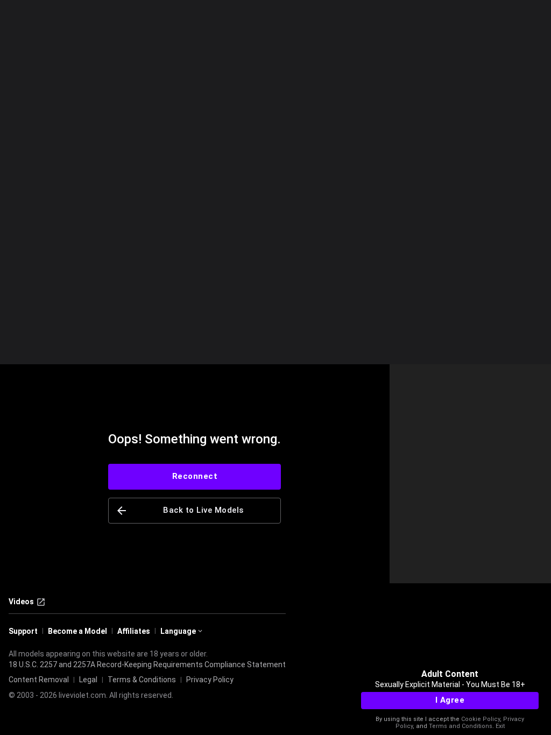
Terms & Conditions (142, 679)
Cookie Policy (480, 719)
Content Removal (39, 679)
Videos (21, 601)
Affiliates (133, 631)
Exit (500, 726)
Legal (88, 679)
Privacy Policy (210, 679)
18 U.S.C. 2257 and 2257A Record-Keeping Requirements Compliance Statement (147, 664)
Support (23, 631)
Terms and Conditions (460, 726)
